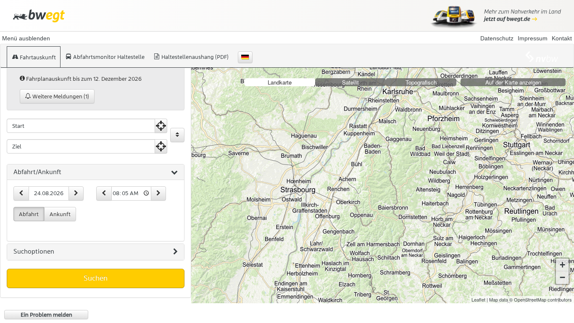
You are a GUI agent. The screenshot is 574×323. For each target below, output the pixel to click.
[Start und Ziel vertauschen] (177, 135)
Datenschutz (496, 38)
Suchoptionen (33, 251)
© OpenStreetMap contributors (540, 299)
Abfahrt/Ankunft (37, 172)
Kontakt (562, 38)
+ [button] (562, 264)
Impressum (533, 38)
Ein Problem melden (46, 315)
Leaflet (478, 299)
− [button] (562, 277)
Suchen (96, 278)
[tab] (95, 172)
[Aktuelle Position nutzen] (161, 126)
